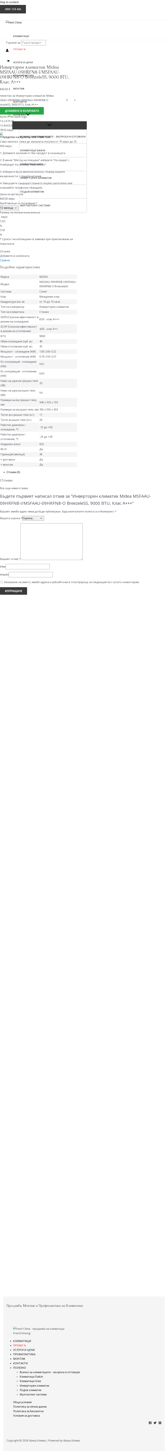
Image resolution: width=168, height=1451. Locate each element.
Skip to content (9, 2)
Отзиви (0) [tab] (13, 472)
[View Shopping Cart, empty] (8, 61)
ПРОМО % (19, 1345)
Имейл (4, 574)
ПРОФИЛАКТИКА (24, 1354)
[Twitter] (155, 1423)
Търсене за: (13, 42)
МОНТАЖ (19, 1359)
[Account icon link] (7, 51)
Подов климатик (31, 1390)
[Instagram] (159, 1423)
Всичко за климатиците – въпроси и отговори (50, 1372)
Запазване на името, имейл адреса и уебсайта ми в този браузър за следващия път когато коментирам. (71, 582)
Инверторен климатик (34, 1385)
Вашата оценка (11, 518)
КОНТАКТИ (20, 1363)
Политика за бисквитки (28, 1411)
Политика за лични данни (30, 1406)
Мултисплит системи (33, 1394)
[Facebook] (150, 1423)
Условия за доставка (26, 1415)
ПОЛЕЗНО (19, 1368)
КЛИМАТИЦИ (22, 1341)
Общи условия (22, 1402)
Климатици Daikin (31, 1376)
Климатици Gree (30, 1381)
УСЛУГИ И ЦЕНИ (24, 1350)
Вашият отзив (10, 559)
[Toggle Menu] (49, 125)
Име (3, 566)
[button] (28, 114)
